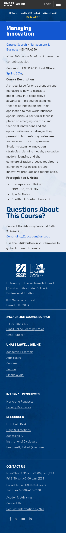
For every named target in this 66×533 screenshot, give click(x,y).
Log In (48, 4)
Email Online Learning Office (25, 329)
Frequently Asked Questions (25, 447)
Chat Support (15, 335)
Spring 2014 (14, 73)
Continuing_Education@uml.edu (28, 236)
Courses (11, 363)
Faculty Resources (18, 407)
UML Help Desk (16, 424)
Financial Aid (15, 375)
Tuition (11, 369)
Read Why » (33, 16)
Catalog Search (16, 44)
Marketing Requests (19, 401)
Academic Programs (19, 352)
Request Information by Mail (25, 509)
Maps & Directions (18, 430)
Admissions (13, 357)
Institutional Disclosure (21, 441)
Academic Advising (19, 497)
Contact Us (13, 503)
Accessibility (14, 436)
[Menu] (58, 4)
